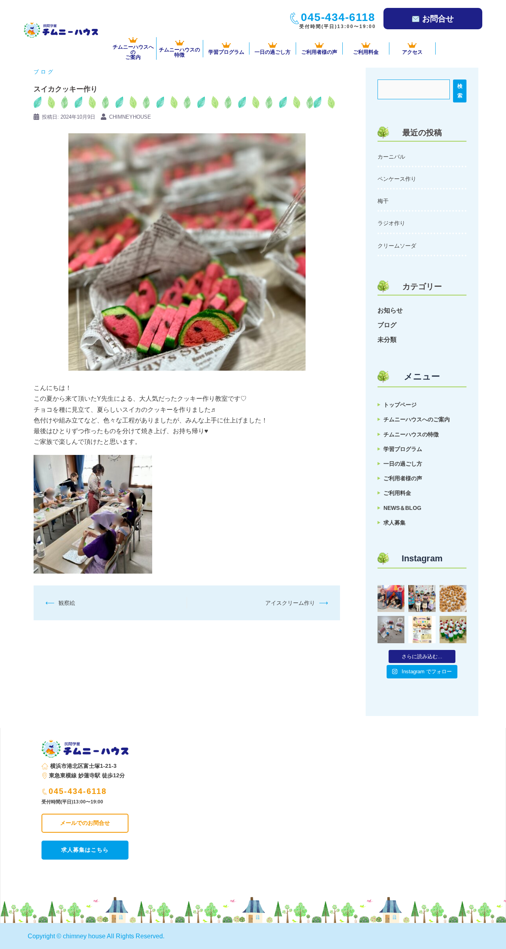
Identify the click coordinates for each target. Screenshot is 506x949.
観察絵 (67, 603)
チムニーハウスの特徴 (411, 434)
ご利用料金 (366, 52)
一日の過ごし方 (273, 52)
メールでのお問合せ (85, 823)
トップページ (400, 405)
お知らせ (390, 310)
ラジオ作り (391, 223)
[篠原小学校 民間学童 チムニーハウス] (61, 29)
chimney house (84, 936)
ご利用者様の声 (319, 52)
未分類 (387, 339)
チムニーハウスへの (133, 52)
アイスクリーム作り (290, 603)
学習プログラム (226, 52)
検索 (460, 90)
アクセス (412, 52)
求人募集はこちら (85, 850)
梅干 (383, 201)
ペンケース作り (397, 179)
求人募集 (394, 522)
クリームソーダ (397, 245)
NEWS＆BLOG (402, 508)
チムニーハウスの (179, 52)
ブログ (44, 72)
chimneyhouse (130, 117)
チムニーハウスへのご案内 (416, 419)
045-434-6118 (78, 791)
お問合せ (438, 18)
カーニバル (391, 156)
